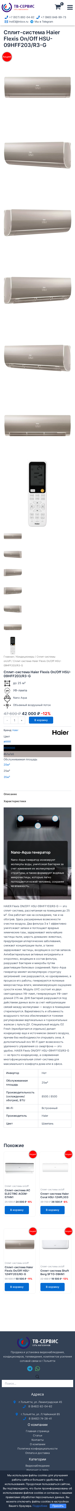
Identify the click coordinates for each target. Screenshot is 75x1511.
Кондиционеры (25, 656)
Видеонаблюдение (37, 1465)
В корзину (41, 720)
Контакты (37, 1440)
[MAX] (45, 1368)
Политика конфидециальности (37, 1448)
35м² (7, 777)
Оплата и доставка (37, 1453)
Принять (58, 1506)
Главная (9, 656)
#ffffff (7, 741)
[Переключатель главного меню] (70, 7)
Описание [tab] (10, 794)
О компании (37, 1444)
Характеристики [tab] (15, 801)
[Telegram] (30, 1368)
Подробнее (40, 1506)
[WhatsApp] (37, 1368)
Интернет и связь (37, 1470)
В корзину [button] (16, 1210)
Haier (15, 730)
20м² (7, 764)
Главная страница (37, 1431)
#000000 (9, 748)
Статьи (37, 1435)
